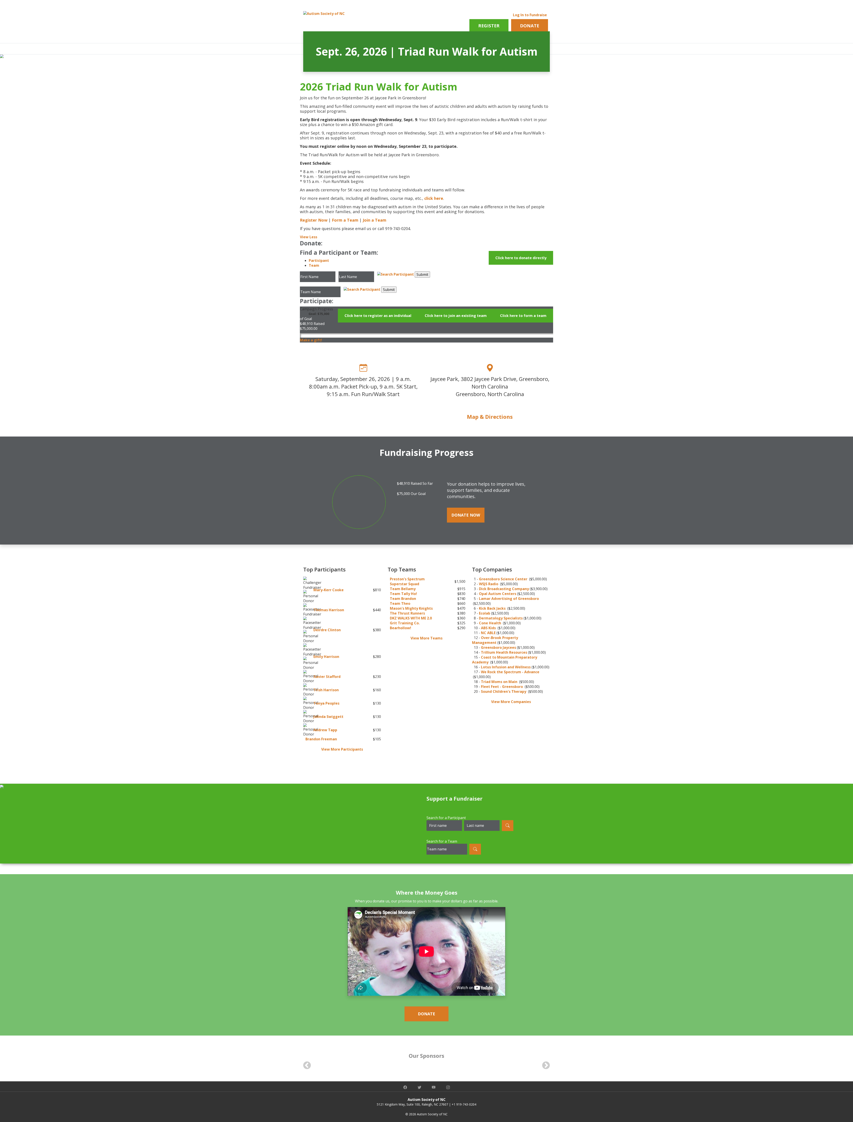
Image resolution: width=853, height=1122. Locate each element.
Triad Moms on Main (499, 681)
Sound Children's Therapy (504, 691)
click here (433, 198)
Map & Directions (490, 416)
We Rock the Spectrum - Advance (510, 671)
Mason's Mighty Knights (411, 608)
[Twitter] (419, 1087)
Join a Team (374, 220)
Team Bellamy (403, 588)
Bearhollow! (400, 627)
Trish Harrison (326, 689)
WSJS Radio (489, 583)
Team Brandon (403, 598)
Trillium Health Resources (504, 652)
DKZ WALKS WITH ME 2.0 (411, 618)
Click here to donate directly (520, 257)
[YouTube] (433, 1087)
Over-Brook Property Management (495, 640)
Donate (529, 26)
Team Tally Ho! (403, 593)
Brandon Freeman (321, 739)
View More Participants (342, 749)
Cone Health (490, 623)
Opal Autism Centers (497, 593)
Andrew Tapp (325, 729)
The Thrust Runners (407, 613)
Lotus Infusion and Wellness (506, 667)
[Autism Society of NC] (324, 13)
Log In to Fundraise (530, 14)
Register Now (313, 220)
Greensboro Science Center (503, 579)
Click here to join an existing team (456, 315)
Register (489, 26)
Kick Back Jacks (492, 608)
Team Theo (400, 603)
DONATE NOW (465, 515)
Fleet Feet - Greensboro (502, 686)
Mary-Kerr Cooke (328, 589)
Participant (319, 260)
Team (314, 265)
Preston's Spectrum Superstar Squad (407, 581)
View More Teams (426, 638)
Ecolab (484, 613)
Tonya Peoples (326, 703)
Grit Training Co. (405, 623)
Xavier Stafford (327, 676)
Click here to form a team (523, 315)
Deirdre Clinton (327, 629)
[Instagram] (448, 1087)
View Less (308, 236)
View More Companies (511, 701)
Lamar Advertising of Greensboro (509, 598)
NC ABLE (488, 632)
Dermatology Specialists (501, 618)
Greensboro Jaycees (498, 647)
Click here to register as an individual (378, 315)
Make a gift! (311, 340)
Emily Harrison (326, 656)
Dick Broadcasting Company (504, 588)
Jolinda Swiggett (328, 716)
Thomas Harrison (328, 609)
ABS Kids (489, 627)
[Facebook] (405, 1087)
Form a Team (345, 220)
